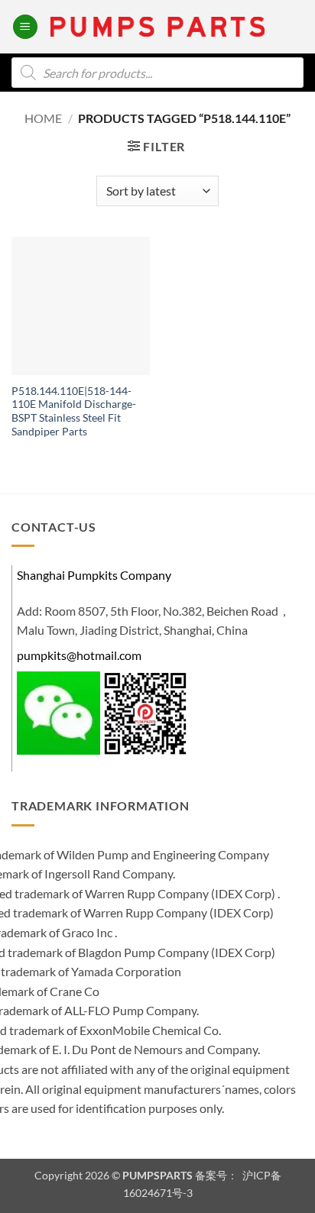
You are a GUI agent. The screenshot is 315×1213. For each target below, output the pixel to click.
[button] (25, 27)
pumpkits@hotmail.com (79, 655)
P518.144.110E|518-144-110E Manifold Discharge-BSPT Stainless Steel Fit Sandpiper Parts (73, 411)
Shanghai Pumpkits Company (94, 575)
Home (43, 118)
